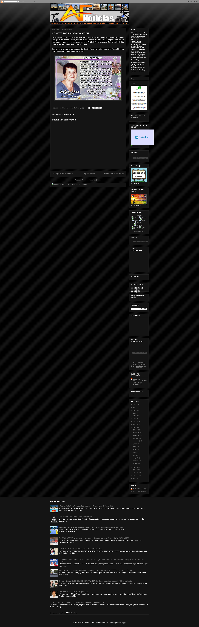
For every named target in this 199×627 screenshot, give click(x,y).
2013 (135, 473)
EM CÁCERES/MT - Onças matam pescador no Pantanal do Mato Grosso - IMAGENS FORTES (94, 538)
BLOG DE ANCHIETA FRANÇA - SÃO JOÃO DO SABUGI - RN (140, 381)
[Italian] (135, 220)
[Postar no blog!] (95, 108)
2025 (135, 404)
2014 (135, 470)
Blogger (123, 623)
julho (134, 446)
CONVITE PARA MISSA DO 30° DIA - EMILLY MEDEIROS (80, 549)
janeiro (135, 463)
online (133, 395)
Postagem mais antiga (114, 174)
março (135, 458)
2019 (135, 421)
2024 (135, 407)
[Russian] (139, 222)
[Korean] (135, 227)
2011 (135, 478)
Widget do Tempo (142, 137)
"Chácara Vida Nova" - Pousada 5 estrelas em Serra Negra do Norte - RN (86, 506)
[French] (142, 217)
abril (134, 455)
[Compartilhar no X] (97, 108)
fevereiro (136, 461)
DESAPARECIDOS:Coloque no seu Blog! (139, 363)
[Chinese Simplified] (139, 229)
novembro (136, 435)
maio (134, 452)
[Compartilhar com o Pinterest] (101, 108)
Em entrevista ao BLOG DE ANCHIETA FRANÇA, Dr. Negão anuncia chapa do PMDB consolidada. (95, 581)
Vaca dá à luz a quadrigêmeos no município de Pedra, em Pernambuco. (77, 602)
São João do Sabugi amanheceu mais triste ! (75, 517)
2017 (135, 427)
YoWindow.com (136, 146)
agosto (135, 444)
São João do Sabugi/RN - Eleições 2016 (74, 592)
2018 (135, 424)
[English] (135, 217)
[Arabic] (142, 227)
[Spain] (143, 219)
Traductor (139, 215)
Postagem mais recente (62, 174)
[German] (136, 219)
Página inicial (89, 174)
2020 (135, 418)
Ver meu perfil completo (138, 492)
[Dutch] (142, 220)
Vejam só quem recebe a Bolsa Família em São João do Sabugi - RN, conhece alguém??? (92, 527)
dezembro (136, 432)
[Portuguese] (139, 224)
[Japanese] (138, 225)
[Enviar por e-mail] (93, 108)
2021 (135, 416)
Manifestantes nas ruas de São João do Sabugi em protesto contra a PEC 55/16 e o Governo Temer (95, 570)
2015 (135, 467)
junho (135, 449)
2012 (135, 475)
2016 (135, 430)
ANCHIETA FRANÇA (140, 489)
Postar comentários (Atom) (91, 180)
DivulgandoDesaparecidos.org (139, 367)
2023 (135, 410)
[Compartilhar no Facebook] (99, 108)
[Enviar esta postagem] (89, 108)
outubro (135, 438)
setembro (136, 441)
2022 (135, 413)
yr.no (152, 146)
